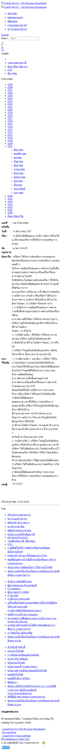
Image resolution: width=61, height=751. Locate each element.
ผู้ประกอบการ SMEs (18, 592)
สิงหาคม (18, 165)
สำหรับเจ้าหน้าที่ (16, 647)
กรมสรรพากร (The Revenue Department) (23, 729)
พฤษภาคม (19, 177)
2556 (10, 121)
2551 (10, 135)
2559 (10, 112)
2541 (10, 210)
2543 (10, 204)
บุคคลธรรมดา (15, 17)
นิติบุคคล (12, 21)
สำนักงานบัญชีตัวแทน (20, 581)
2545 (10, 198)
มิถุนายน (18, 173)
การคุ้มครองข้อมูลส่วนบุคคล (23, 655)
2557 (10, 118)
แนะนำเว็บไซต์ (16, 651)
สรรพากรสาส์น (16, 526)
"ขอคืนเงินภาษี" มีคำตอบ (21, 541)
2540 (10, 212)
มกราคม (18, 192)
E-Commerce (14, 588)
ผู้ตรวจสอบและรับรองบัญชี (22, 585)
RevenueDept (8, 732)
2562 (10, 104)
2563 (10, 101)
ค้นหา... (5, 38)
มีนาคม (18, 184)
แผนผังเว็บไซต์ (15, 674)
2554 (10, 126)
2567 (10, 90)
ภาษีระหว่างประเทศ (18, 598)
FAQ (10, 544)
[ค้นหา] (2, 42)
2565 (10, 95)
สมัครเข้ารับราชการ (19, 522)
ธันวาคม (12, 73)
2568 (10, 87)
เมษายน (18, 181)
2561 (10, 107)
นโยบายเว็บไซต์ (16, 662)
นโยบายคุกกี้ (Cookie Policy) (23, 666)
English (5, 35)
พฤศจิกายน (20, 153)
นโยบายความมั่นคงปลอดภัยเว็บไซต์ (27, 670)
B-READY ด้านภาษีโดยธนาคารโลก (27, 555)
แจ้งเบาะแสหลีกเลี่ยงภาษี (21, 534)
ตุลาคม (18, 157)
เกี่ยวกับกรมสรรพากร (19, 514)
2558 (10, 115)
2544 (10, 201)
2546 (10, 196)
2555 (10, 123)
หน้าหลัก (12, 13)
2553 (10, 129)
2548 (10, 143)
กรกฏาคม (19, 169)
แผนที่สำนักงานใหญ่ (19, 678)
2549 (10, 140)
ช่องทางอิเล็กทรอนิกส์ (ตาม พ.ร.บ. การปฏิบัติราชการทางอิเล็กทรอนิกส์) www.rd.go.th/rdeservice (32, 690)
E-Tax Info (13, 595)
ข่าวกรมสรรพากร (17, 29)
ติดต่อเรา (12, 682)
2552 (10, 132)
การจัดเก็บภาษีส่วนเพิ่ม (20, 633)
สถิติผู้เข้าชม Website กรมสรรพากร (26, 696)
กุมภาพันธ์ (19, 188)
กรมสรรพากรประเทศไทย (15, 735)
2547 (10, 70)
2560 (10, 109)
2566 (10, 93)
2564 (10, 98)
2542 (10, 207)
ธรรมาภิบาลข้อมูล (18, 658)
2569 (10, 84)
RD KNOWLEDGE (18, 537)
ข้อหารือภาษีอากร (18, 66)
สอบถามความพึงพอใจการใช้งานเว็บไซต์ (30, 567)
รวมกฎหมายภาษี (17, 25)
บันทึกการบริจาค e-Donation (23, 614)
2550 (10, 137)
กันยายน (18, 161)
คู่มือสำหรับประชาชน (19, 530)
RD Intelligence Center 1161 (15, 739)
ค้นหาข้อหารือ (15, 216)
